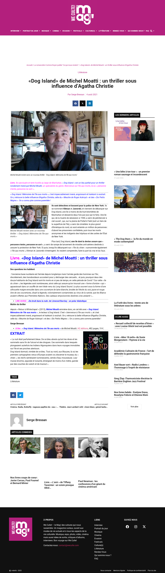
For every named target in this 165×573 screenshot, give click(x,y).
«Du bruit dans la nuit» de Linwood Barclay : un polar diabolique (57, 301)
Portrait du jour (101, 528)
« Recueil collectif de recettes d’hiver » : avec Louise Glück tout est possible (134, 325)
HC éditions (82, 328)
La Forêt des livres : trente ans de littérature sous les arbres (131, 304)
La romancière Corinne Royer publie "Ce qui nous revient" (56, 65)
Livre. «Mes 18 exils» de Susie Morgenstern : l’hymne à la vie (129, 338)
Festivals (98, 542)
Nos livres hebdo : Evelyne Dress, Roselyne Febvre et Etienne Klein (131, 393)
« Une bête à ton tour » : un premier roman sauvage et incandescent (132, 173)
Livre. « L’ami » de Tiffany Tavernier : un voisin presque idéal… (59, 485)
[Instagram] (136, 527)
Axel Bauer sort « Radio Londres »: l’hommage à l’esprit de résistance (132, 366)
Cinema (97, 535)
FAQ (96, 558)
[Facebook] (127, 527)
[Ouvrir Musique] (50, 31)
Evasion (98, 538)
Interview (98, 525)
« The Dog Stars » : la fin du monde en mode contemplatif (133, 240)
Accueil (29, 65)
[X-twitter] (144, 527)
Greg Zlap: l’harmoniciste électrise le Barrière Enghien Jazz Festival (133, 380)
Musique (98, 532)
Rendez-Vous (100, 552)
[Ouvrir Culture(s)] (96, 31)
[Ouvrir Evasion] (71, 31)
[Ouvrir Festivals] (83, 31)
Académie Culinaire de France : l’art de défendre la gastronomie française (134, 352)
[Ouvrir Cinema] (60, 31)
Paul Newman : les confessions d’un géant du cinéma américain (91, 484)
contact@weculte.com (69, 545)
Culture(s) (98, 545)
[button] (75, 103)
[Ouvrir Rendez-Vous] (125, 31)
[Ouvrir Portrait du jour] (39, 31)
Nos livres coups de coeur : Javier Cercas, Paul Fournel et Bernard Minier (24, 480)
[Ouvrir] (154, 31)
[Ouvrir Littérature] (111, 31)
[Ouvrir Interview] (21, 31)
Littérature (82, 72)
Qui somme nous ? (102, 555)
